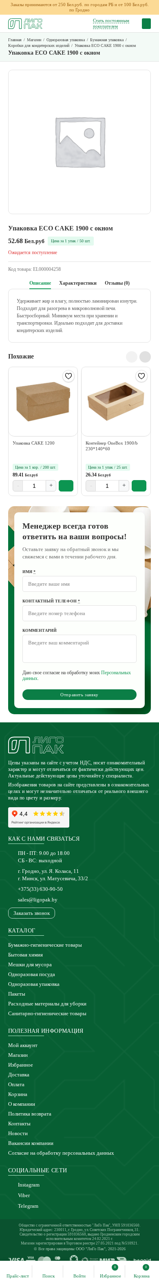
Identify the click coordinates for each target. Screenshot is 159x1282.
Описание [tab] (40, 283)
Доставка (18, 1075)
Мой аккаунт (23, 1045)
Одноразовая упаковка (34, 984)
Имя (28, 571)
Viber (24, 1195)
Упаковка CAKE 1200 (34, 443)
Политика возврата (29, 1114)
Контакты (19, 1123)
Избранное (20, 1065)
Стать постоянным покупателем (111, 23)
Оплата (16, 1084)
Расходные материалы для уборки (47, 1004)
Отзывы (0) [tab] (117, 283)
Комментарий (39, 630)
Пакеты (16, 994)
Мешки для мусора (30, 964)
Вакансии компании (30, 1143)
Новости (18, 1133)
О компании (21, 1104)
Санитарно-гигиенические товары (47, 1013)
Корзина (17, 1094)
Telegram (28, 1206)
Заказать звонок (31, 913)
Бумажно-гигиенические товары (45, 945)
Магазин (18, 1055)
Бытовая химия (25, 955)
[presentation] (131, 357)
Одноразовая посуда (31, 974)
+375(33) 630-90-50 (40, 889)
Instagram (29, 1185)
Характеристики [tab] (78, 283)
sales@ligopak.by (37, 900)
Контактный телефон (51, 601)
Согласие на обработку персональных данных (61, 1153)
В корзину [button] (66, 486)
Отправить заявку (79, 694)
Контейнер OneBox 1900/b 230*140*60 (112, 446)
